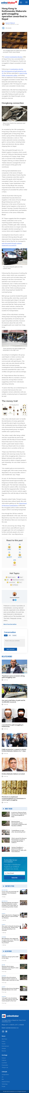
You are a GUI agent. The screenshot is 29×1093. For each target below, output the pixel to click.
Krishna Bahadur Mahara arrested (13, 774)
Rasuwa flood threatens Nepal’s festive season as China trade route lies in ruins (10, 979)
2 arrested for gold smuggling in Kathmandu (12, 725)
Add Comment (10, 649)
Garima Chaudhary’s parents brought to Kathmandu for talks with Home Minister (18, 849)
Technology (4, 1084)
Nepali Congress (12, 577)
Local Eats (4, 1062)
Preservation (5, 1065)
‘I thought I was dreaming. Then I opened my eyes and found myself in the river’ (10, 999)
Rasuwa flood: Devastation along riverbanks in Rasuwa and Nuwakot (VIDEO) (19, 823)
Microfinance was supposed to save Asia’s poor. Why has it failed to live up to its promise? (10, 940)
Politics (3, 1041)
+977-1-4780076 (9, 1024)
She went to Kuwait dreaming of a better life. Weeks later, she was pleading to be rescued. (10, 928)
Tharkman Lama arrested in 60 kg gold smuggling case (13, 676)
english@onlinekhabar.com (12, 1028)
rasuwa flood (12, 582)
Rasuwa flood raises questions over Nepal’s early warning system (10, 968)
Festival (4, 1058)
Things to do (5, 1067)
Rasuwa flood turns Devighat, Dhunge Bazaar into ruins (10, 989)
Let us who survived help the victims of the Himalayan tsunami (10, 893)
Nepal (21, 577)
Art (2, 1077)
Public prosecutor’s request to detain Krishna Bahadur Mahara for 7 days (14, 750)
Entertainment (5, 1046)
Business (4, 1051)
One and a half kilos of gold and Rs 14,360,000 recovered (13, 701)
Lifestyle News (5, 1074)
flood (20, 582)
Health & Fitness (6, 1081)
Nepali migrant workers (18, 579)
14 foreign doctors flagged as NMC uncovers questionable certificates (10, 916)
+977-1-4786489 (19, 1024)
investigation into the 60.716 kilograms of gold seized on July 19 (14, 71)
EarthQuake (15, 584)
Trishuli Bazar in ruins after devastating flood (18, 831)
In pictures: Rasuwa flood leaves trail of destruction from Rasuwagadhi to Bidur (19, 814)
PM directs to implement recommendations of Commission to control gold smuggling (14, 798)
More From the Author (10, 624)
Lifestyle (4, 1048)
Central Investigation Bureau (13, 57)
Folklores (4, 1060)
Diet (3, 1079)
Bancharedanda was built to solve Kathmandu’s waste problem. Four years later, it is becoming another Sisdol (10, 905)
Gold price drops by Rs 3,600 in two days (10, 957)
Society (3, 1043)
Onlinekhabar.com (6, 1021)
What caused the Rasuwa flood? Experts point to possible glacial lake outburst (19, 840)
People (3, 1086)
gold (7, 579)
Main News (4, 1039)
